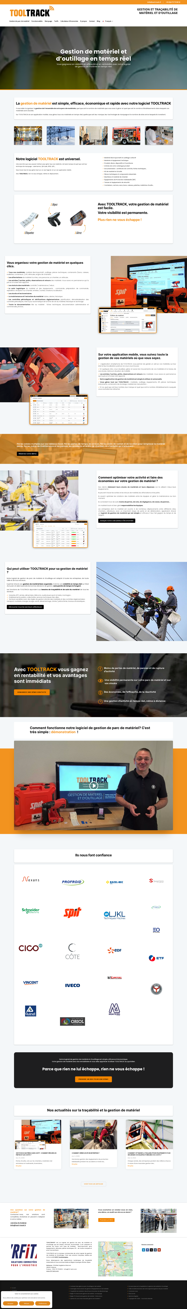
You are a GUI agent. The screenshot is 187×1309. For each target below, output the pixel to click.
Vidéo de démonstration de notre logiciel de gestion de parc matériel (148, 1288)
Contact (92, 21)
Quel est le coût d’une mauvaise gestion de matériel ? (85, 1298)
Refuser (26, 1303)
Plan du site (132, 1293)
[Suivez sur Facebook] (147, 1249)
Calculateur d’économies (69, 21)
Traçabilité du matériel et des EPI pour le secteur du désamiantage (89, 1291)
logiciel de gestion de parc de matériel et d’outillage (32, 578)
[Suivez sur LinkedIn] (143, 1249)
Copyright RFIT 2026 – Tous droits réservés (140, 1298)
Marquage (48, 21)
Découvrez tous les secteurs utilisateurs (25, 607)
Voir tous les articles (93, 1184)
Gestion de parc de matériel (19, 21)
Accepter (10, 1303)
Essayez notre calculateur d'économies (116, 520)
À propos (83, 21)
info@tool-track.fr (154, 2)
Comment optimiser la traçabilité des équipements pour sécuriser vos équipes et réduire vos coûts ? (149, 1154)
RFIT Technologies (61, 1257)
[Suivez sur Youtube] (159, 1249)
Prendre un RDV (106, 1220)
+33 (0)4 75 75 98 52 (173, 2)
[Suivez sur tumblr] (155, 1249)
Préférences (43, 1303)
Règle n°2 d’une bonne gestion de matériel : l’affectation (86, 1296)
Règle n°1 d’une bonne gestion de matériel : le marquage (86, 1293)
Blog (98, 21)
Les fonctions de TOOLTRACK (18, 589)
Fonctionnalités (37, 21)
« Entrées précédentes (20, 1173)
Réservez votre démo (28, 454)
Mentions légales (133, 1296)
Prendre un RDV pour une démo (93, 1079)
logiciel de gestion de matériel (114, 513)
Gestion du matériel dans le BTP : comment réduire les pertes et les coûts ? (36, 1154)
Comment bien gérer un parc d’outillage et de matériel (85, 1286)
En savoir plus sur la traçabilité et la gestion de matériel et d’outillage (148, 1286)
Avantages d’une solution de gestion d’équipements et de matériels (89, 1288)
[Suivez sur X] (151, 1249)
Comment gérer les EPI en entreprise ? (86, 1153)
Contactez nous (133, 1291)
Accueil (13, 1288)
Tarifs (56, 21)
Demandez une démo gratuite (32, 692)
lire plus (18, 1166)
